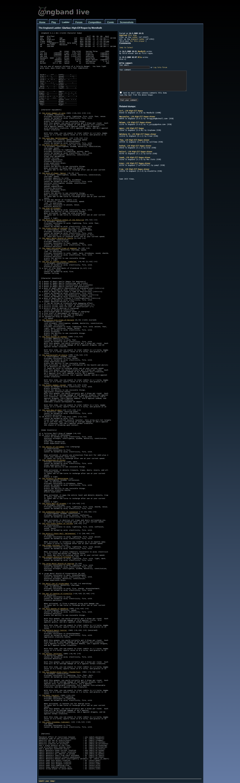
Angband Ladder (138, 39)
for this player (137, 41)
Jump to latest (126, 47)
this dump (128, 35)
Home (42, 22)
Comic (110, 22)
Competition (94, 22)
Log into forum (160, 67)
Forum (78, 22)
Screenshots (126, 22)
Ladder (65, 22)
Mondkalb (142, 51)
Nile (140, 57)
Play (53, 22)
